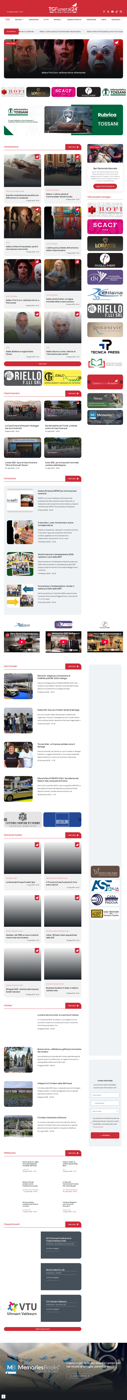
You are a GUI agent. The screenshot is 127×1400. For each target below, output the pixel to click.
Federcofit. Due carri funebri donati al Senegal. (59, 710)
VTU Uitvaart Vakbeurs (56, 1301)
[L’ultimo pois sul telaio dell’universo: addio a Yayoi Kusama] (62, 223)
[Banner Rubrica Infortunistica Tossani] (63, 105)
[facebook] (104, 12)
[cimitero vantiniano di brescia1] (18, 1116)
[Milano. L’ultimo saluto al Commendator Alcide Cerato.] (62, 170)
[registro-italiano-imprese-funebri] (105, 357)
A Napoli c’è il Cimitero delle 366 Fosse (55, 1083)
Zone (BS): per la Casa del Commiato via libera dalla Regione (62, 463)
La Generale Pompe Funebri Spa (20, 882)
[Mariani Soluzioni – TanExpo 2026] (105, 728)
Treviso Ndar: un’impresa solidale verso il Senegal (56, 745)
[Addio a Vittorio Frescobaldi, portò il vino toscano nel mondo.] (22, 222)
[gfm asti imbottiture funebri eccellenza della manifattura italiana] (63, 622)
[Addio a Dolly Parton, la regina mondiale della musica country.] (63, 58)
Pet (28, 1169)
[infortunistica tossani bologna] (105, 669)
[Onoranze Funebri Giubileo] (105, 825)
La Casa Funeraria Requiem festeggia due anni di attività (22, 427)
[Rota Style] (105, 323)
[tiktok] (117, 12)
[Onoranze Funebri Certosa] (105, 936)
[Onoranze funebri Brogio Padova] (105, 894)
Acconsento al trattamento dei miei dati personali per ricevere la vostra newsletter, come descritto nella (106, 1122)
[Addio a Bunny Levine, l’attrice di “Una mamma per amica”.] (62, 327)
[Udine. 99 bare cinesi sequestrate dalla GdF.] (62, 911)
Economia (49, 984)
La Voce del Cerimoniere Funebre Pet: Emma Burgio (71, 1184)
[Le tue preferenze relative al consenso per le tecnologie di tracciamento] (3, 1396)
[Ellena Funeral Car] (18, 674)
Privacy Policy (98, 1127)
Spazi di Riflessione (71, 1190)
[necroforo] (20, 521)
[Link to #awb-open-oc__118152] (121, 12)
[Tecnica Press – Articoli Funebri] (105, 340)
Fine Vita (8, 191)
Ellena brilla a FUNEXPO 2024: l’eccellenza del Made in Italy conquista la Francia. (58, 779)
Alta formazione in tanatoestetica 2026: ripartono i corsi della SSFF (56, 555)
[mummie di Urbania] (18, 1013)
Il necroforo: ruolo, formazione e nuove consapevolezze (55, 524)
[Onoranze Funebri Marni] (105, 964)
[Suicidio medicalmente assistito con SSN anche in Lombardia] (22, 170)
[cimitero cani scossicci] (52, 1201)
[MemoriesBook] (32, 1367)
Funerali (48, 190)
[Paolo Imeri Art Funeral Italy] (105, 622)
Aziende (8, 931)
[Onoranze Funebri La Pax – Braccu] (105, 1013)
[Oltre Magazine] (105, 797)
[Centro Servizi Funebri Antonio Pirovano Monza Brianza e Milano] (105, 853)
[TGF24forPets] (12, 1181)
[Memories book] (94, 1367)
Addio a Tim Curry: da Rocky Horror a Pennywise (22, 301)
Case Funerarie (51, 878)
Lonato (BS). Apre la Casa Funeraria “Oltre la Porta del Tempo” (21, 463)
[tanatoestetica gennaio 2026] (20, 553)
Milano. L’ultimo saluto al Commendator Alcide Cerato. (59, 195)
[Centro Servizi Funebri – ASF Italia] (105, 880)
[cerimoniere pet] (52, 1181)
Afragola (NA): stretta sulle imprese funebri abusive (22, 990)
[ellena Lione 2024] (18, 777)
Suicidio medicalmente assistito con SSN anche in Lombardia (22, 196)
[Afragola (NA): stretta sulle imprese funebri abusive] (22, 964)
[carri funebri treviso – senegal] (18, 708)
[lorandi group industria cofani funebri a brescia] (105, 237)
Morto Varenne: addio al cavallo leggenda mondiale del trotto (31, 1164)
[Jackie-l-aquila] (52, 1161)
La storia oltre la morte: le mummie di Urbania (58, 1015)
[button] (5, 58)
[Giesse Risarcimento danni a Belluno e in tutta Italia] (105, 683)
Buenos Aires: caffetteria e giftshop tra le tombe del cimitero (59, 1050)
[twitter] (108, 12)
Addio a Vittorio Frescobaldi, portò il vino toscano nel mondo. (22, 247)
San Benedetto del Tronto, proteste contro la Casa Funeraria (61, 427)
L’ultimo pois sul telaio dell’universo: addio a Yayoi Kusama (63, 31)
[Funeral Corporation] (105, 922)
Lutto (7, 242)
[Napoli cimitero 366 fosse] (18, 1082)
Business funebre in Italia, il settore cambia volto (62, 989)
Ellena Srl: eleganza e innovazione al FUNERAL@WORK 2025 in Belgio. (54, 677)
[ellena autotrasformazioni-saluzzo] (22, 622)
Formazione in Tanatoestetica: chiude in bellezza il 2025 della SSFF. (56, 587)
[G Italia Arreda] (105, 783)
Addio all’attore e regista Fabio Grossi (19, 352)
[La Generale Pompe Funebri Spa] (22, 858)
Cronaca (54, 931)
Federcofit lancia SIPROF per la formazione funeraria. (57, 492)
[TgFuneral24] (63, 4)
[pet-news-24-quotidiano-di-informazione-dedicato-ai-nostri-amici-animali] (105, 394)
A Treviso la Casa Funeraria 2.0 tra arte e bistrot (61, 883)
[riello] (105, 304)
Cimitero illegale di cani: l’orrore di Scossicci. (69, 1204)
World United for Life (55, 1269)
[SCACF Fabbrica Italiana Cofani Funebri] (105, 220)
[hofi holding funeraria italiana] (105, 203)
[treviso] (18, 743)
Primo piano (15, 191)
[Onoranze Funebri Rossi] (105, 1041)
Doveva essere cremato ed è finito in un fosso (30, 1204)
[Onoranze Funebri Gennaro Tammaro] (105, 999)
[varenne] (12, 1161)
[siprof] (20, 489)
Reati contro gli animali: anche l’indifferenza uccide (30, 1184)
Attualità (48, 931)
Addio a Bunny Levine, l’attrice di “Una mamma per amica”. (60, 352)
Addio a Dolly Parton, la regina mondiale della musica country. (60, 300)
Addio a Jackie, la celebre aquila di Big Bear (70, 1164)
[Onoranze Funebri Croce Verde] (105, 811)
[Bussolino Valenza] (105, 742)
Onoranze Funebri (11, 878)
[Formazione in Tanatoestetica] (20, 585)
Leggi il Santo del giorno (105, 186)
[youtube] (112, 12)
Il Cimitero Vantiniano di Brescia (52, 1117)
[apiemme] (105, 714)
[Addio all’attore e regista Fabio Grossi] (22, 327)
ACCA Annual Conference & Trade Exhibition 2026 (58, 1239)
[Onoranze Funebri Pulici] (105, 982)
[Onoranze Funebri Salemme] (105, 1027)
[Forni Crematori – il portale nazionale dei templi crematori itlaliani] (105, 769)
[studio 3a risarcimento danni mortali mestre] (105, 697)
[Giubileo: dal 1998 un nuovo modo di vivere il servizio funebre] (22, 911)
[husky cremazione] (12, 1201)
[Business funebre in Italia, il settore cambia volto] (62, 964)
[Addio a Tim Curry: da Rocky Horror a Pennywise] (22, 275)
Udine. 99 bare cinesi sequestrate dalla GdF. (61, 936)
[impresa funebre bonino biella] (105, 839)
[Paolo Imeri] (105, 254)
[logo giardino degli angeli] (105, 866)
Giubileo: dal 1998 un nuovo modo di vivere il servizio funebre (22, 936)
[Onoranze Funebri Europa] (105, 950)
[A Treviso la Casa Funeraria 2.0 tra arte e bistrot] (62, 858)
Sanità (22, 191)
